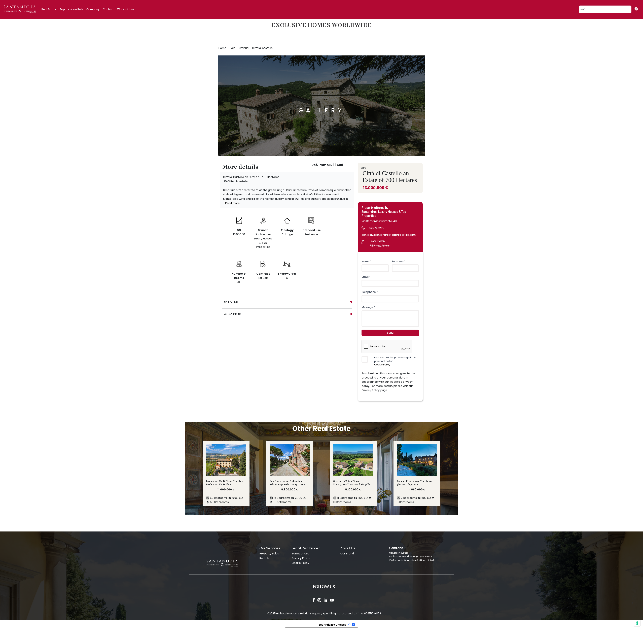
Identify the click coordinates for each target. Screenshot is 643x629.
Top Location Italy (71, 9)
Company (92, 9)
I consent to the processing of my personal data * (395, 361)
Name (366, 261)
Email (366, 277)
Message (368, 307)
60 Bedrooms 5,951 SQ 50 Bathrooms (224, 492)
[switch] (365, 359)
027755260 (376, 228)
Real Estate (48, 9)
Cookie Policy (382, 364)
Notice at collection (300, 624)
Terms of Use (300, 553)
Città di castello (262, 48)
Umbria (243, 48)
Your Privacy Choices (332, 624)
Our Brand (347, 553)
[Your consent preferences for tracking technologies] (637, 623)
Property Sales (269, 553)
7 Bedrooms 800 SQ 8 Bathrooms (415, 492)
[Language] (636, 9)
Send (390, 333)
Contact (108, 9)
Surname (399, 261)
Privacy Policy (301, 558)
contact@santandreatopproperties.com (389, 235)
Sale (232, 48)
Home (222, 48)
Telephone (370, 292)
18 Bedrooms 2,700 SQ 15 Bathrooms (289, 492)
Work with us (125, 9)
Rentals (264, 558)
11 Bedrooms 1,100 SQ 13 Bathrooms (352, 492)
